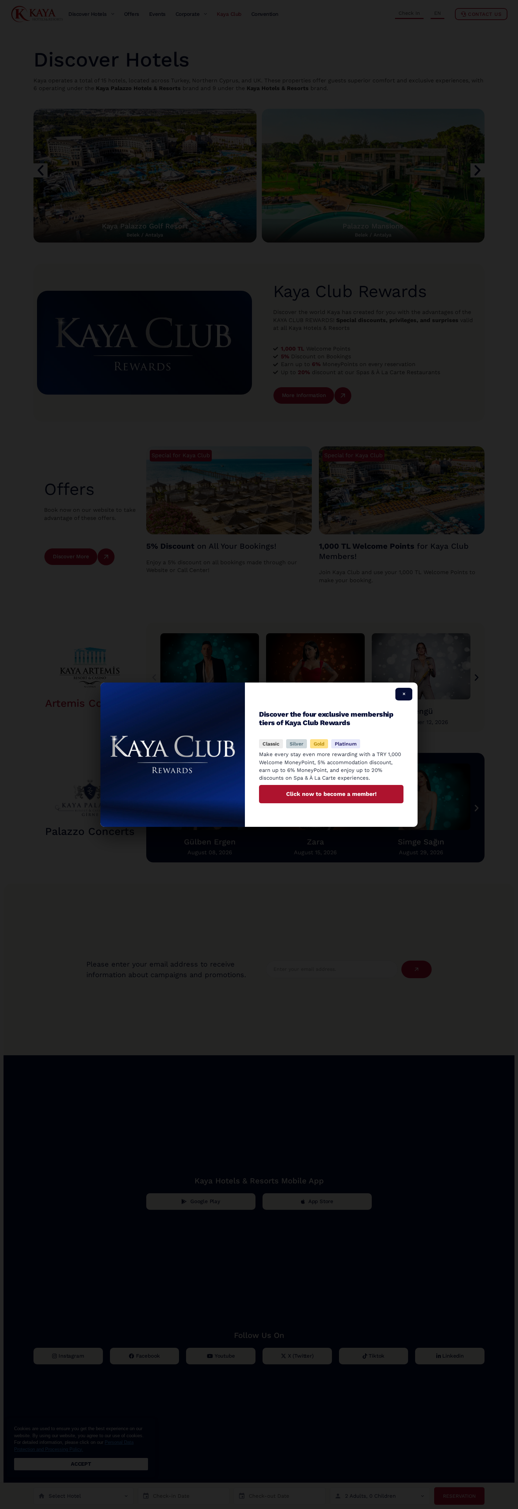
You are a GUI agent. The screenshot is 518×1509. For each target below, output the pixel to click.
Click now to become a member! (331, 794)
